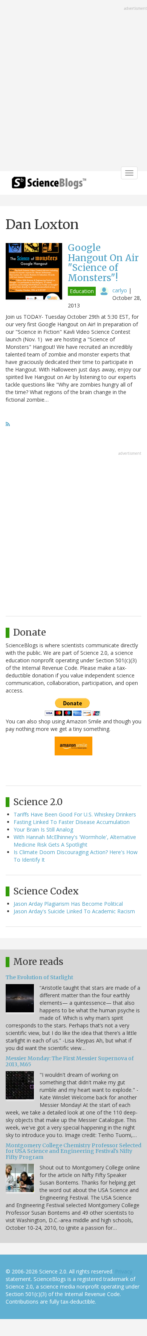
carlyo (119, 290)
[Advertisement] (73, 86)
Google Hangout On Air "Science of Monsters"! (103, 262)
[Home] (49, 185)
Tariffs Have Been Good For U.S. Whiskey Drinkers (75, 814)
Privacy (123, 1271)
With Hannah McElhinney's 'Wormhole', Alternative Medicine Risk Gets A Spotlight (75, 840)
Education (82, 291)
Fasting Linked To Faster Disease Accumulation (72, 821)
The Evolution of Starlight (39, 977)
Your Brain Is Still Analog (43, 829)
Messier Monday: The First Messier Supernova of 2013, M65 (70, 1061)
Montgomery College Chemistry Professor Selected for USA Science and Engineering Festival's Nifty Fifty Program (73, 1151)
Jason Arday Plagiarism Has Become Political (68, 903)
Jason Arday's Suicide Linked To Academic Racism (74, 911)
